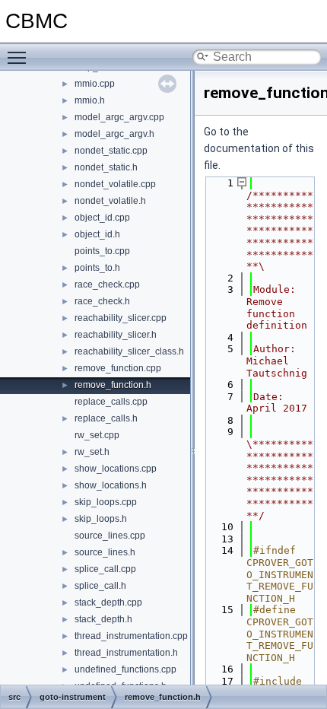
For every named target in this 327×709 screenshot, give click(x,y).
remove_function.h (113, 385)
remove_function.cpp (118, 368)
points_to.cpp (102, 251)
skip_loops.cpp (106, 502)
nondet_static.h (106, 167)
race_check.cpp (107, 284)
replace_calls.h (106, 418)
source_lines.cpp (110, 535)
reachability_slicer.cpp (121, 318)
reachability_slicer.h (116, 334)
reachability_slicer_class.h (129, 351)
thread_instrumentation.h (126, 652)
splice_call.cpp (105, 569)
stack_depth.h (103, 619)
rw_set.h (92, 452)
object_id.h (97, 234)
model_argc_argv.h (114, 134)
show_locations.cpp (116, 468)
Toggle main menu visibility (19, 57)
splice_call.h (100, 585)
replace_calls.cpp (111, 401)
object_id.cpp (102, 217)
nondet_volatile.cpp (115, 184)
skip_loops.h (101, 518)
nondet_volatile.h (110, 201)
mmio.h (90, 100)
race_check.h (102, 301)
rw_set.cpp (97, 435)
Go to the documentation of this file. (259, 148)
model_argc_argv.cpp (119, 117)
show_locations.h (111, 485)
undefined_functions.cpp (125, 669)
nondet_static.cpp (111, 150)
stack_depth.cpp (108, 602)
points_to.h (97, 267)
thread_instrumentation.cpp (131, 636)
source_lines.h (105, 552)
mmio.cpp (95, 83)
